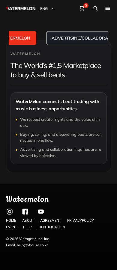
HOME (11, 220)
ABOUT (28, 220)
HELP (27, 227)
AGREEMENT (50, 220)
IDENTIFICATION (51, 227)
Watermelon (27, 199)
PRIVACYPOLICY (80, 220)
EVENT (11, 227)
